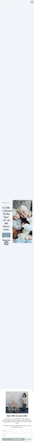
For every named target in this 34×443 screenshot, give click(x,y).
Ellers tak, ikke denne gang (6, 240)
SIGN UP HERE (17, 439)
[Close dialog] (32, 2)
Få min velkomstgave (6, 235)
